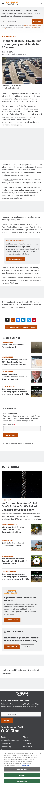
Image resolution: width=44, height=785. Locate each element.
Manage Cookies (22, 769)
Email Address (9, 425)
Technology (6, 500)
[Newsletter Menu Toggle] (41, 3)
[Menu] (3, 3)
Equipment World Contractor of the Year (20, 599)
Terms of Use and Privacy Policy (32, 25)
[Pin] (34, 320)
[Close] (40, 753)
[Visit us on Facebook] (2, 730)
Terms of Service (5, 28)
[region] (22, 767)
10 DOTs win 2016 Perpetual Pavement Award (13, 346)
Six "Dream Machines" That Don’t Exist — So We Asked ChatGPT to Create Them (19, 506)
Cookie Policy (25, 765)
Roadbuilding (9, 36)
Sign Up (7, 720)
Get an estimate (15, 259)
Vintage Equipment (9, 525)
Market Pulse (7, 540)
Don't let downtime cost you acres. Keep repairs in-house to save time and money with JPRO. (15, 391)
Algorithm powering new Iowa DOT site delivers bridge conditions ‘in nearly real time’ (14, 362)
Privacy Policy (34, 27)
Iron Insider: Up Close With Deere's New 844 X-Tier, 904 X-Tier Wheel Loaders (15, 561)
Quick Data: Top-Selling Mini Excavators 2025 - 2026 (13, 544)
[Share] (18, 320)
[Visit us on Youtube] (17, 730)
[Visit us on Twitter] (7, 730)
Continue (10, 435)
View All (28, 647)
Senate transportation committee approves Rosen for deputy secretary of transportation (14, 377)
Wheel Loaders (8, 556)
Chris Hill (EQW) (7, 52)
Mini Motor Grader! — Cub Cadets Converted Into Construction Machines (13, 529)
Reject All (22, 775)
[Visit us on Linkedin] (12, 730)
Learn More (12, 620)
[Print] (7, 320)
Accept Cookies (22, 781)
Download (12, 647)
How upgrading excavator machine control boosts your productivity (22, 639)
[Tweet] (29, 320)
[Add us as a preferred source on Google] (13, 320)
